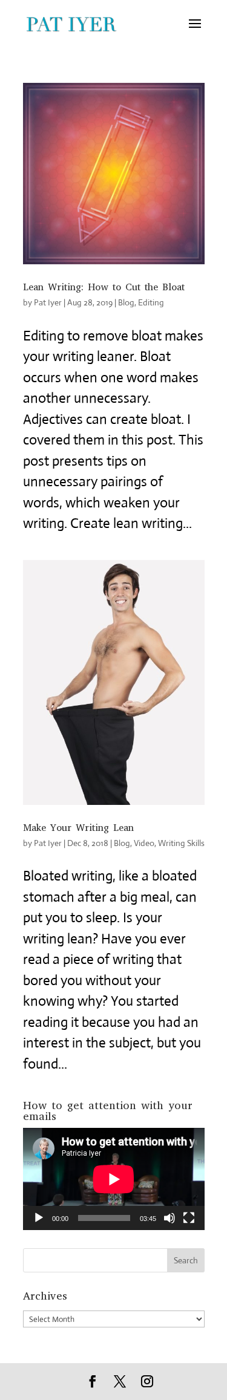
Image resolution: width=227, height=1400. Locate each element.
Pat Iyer (48, 302)
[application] (114, 1179)
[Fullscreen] (189, 1218)
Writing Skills (181, 843)
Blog (126, 302)
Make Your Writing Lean (78, 827)
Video (144, 843)
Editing (151, 302)
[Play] (39, 1218)
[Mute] (169, 1218)
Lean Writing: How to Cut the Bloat (104, 287)
